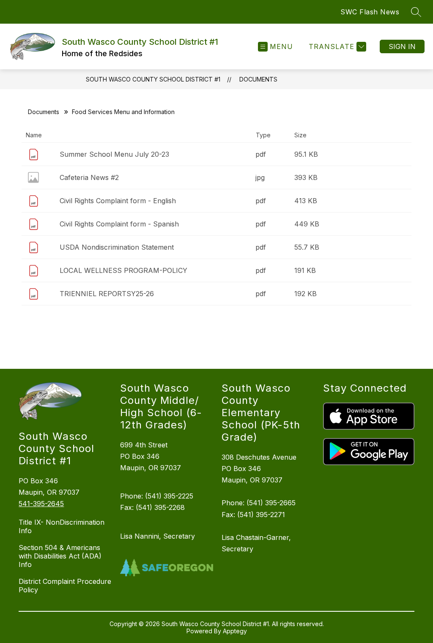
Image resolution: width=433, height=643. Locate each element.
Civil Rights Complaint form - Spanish (119, 224)
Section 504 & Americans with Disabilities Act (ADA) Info (60, 556)
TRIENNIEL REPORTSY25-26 (107, 293)
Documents (258, 79)
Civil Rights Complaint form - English (118, 200)
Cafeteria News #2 (89, 177)
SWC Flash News (369, 12)
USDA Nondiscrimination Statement (117, 247)
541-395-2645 (41, 503)
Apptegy (235, 631)
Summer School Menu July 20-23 (114, 154)
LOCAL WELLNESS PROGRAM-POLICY (123, 270)
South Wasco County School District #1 (153, 79)
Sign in (402, 46)
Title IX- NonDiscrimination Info (61, 526)
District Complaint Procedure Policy (65, 585)
